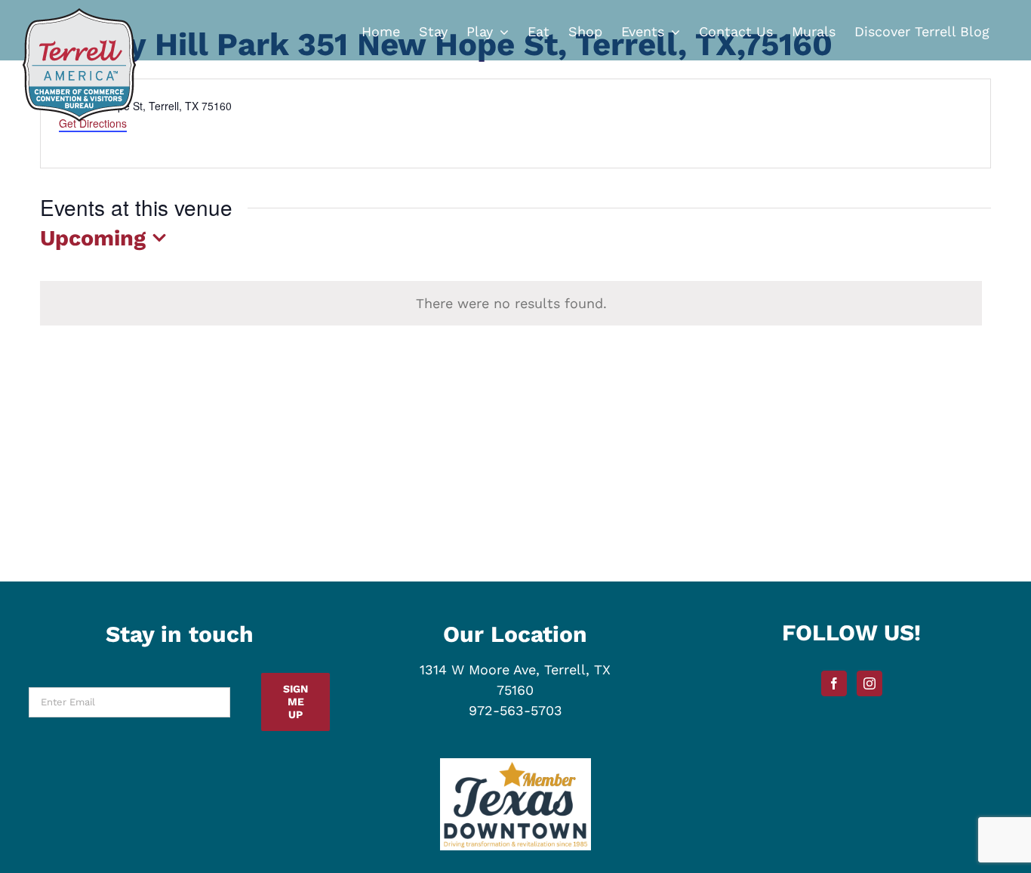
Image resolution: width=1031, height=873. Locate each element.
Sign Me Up (295, 701)
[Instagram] (869, 683)
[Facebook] (834, 683)
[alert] (511, 303)
